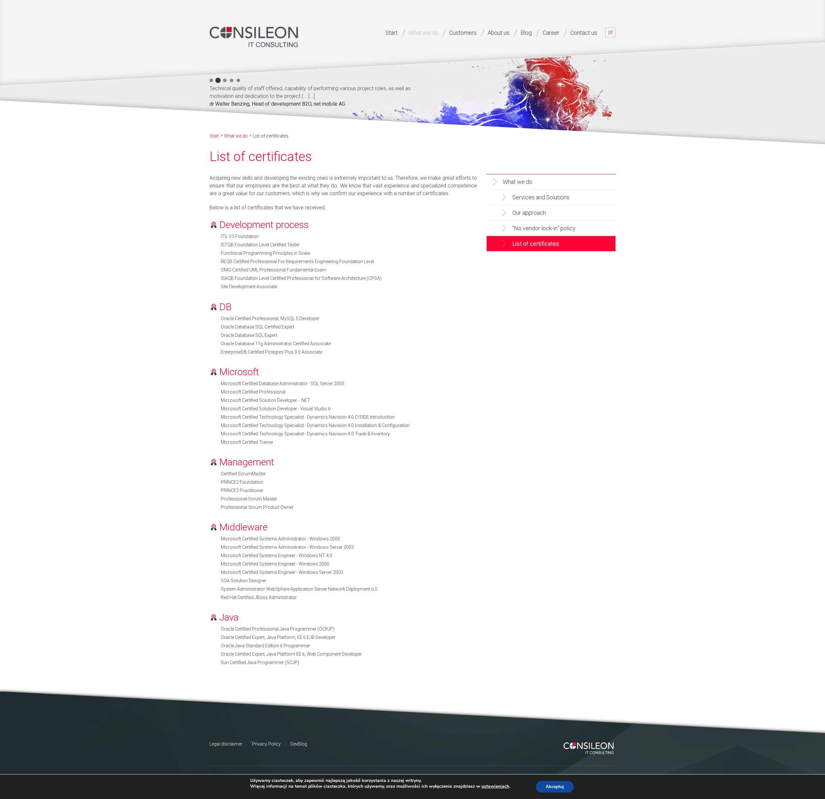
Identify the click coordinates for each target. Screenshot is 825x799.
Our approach (529, 212)
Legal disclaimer (225, 744)
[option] (322, 95)
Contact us (583, 32)
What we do (423, 32)
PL (610, 32)
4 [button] (231, 80)
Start (391, 32)
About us (499, 32)
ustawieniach (495, 786)
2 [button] (218, 80)
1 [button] (211, 80)
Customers (463, 32)
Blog (526, 32)
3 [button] (225, 80)
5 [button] (238, 80)
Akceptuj (555, 787)
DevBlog (298, 744)
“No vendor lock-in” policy (544, 228)
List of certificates (535, 243)
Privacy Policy (266, 744)
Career (551, 32)
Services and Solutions (540, 197)
